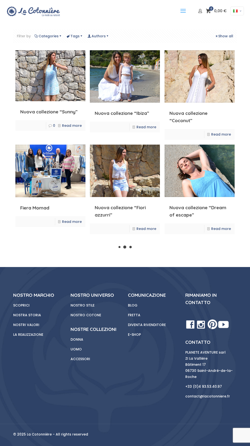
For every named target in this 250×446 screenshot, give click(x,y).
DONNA (77, 339)
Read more (72, 125)
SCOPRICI (21, 305)
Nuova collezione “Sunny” (49, 112)
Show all (225, 36)
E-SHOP (134, 334)
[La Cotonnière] (33, 11)
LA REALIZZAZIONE (28, 334)
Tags (75, 36)
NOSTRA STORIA (27, 315)
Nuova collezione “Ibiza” (122, 113)
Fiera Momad (34, 208)
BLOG (132, 305)
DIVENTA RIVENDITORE (147, 324)
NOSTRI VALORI (26, 324)
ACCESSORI (80, 359)
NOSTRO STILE (82, 305)
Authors (99, 36)
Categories (49, 36)
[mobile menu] (183, 11)
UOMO (76, 349)
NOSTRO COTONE (86, 315)
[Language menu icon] (237, 11)
